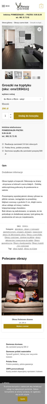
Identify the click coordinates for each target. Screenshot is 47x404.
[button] (39, 29)
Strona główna (7, 23)
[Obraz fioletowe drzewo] (22, 290)
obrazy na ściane (30, 249)
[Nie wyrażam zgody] (41, 393)
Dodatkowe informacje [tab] (12, 172)
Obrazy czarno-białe (21, 23)
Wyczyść (5, 104)
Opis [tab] (4, 165)
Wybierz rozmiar (22, 326)
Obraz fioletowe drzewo (22, 319)
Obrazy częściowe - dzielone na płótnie (19, 237)
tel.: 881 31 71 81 (22, 17)
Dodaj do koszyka (28, 116)
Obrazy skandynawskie (22, 243)
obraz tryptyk (18, 249)
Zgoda (22, 399)
